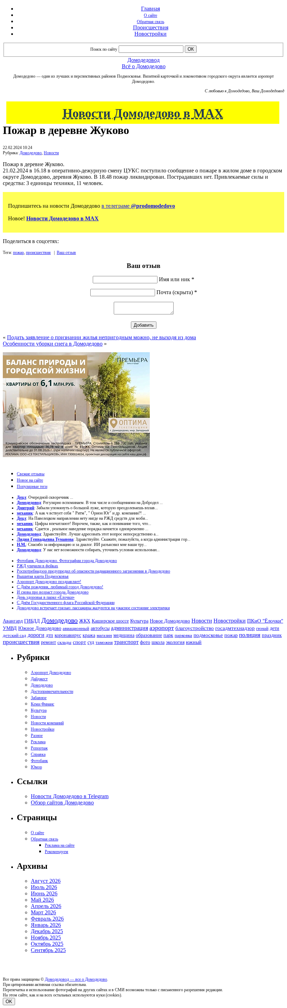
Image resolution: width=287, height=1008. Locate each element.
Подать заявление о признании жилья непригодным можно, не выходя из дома (101, 337)
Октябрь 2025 (47, 944)
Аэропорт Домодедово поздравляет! (49, 581)
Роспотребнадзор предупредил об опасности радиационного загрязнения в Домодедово (93, 571)
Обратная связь (150, 21)
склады (64, 642)
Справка (38, 754)
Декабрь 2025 (47, 931)
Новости (51, 152)
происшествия (38, 252)
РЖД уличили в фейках (37, 565)
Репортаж (39, 748)
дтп (49, 635)
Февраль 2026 (47, 919)
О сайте (150, 15)
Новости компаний (47, 722)
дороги (36, 635)
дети (274, 628)
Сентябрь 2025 (48, 950)
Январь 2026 (46, 925)
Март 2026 (43, 912)
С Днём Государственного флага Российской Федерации (65, 602)
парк (168, 635)
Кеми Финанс (42, 704)
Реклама (38, 741)
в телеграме (138, 206)
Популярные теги (32, 486)
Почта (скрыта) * (176, 292)
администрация (129, 628)
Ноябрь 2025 (46, 937)
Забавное (39, 697)
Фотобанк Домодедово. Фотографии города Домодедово (67, 560)
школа (158, 642)
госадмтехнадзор (235, 628)
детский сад (14, 635)
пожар (18, 252)
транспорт (126, 642)
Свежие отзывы (30, 473)
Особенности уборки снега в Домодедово (53, 344)
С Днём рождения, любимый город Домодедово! (60, 586)
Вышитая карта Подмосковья (43, 576)
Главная (150, 9)
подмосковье (208, 635)
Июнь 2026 (44, 893)
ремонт (48, 642)
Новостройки (150, 34)
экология (175, 642)
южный (194, 642)
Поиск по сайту (103, 49)
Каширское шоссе (110, 621)
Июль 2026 (44, 887)
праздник (272, 635)
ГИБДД (32, 621)
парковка (183, 635)
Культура (139, 621)
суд (91, 642)
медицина (123, 635)
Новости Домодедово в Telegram (69, 796)
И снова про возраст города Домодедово (53, 592)
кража (89, 635)
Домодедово (31, 152)
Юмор (36, 767)
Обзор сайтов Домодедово (62, 802)
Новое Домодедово (170, 621)
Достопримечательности (52, 691)
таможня (104, 642)
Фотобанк (39, 760)
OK (9, 1001)
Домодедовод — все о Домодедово (76, 979)
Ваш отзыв (66, 252)
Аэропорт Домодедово (51, 672)
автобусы (100, 628)
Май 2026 (42, 900)
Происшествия (150, 27)
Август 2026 (46, 881)
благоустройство (194, 628)
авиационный (76, 628)
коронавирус (68, 635)
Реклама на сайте (60, 845)
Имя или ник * (176, 279)
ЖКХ (84, 621)
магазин (104, 635)
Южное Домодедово (39, 628)
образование (149, 635)
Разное (37, 735)
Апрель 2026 (46, 906)
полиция (249, 635)
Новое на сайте (30, 480)
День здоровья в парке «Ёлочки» (46, 597)
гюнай (262, 628)
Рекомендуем (56, 851)
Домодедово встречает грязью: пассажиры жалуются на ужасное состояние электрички (93, 607)
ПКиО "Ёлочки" (265, 621)
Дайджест (39, 678)
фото (145, 642)
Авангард (13, 621)
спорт (79, 642)
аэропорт (161, 627)
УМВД (10, 628)
